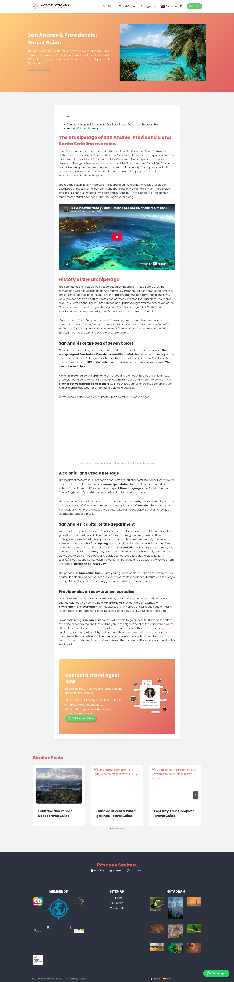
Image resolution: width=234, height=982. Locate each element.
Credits (83, 979)
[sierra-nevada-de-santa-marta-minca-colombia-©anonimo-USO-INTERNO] (157, 904)
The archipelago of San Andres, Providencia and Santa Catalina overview (112, 124)
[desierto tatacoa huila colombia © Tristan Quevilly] (157, 928)
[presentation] (59, 784)
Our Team (117, 903)
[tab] (110, 828)
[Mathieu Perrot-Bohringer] (175, 931)
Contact (194, 6)
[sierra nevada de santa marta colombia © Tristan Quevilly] (194, 948)
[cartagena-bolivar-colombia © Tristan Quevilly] (194, 901)
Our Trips (117, 898)
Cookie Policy (72, 979)
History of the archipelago (83, 128)
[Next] (195, 795)
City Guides (44, 69)
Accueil (32, 69)
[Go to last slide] (38, 795)
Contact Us (117, 908)
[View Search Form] (182, 6)
